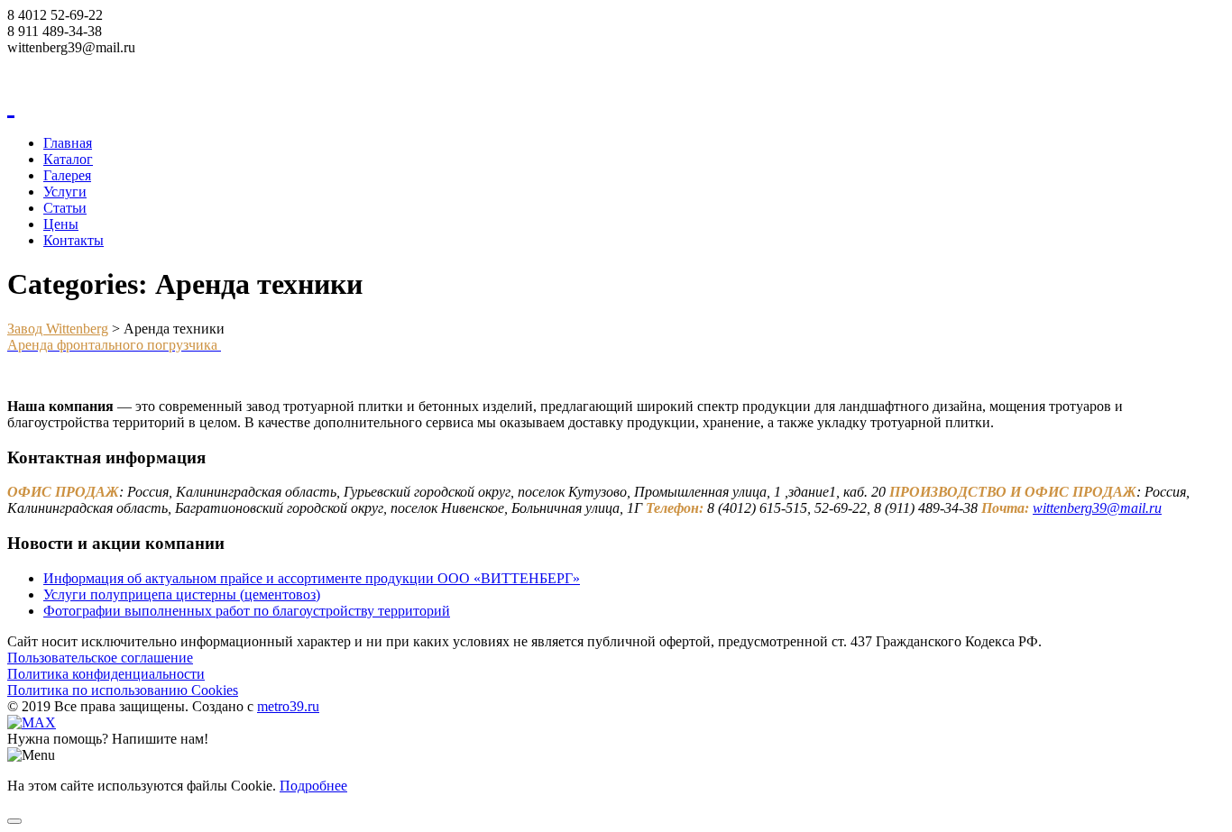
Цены (60, 224)
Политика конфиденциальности (106, 673)
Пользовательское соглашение (100, 657)
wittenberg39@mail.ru (1097, 508)
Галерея (67, 175)
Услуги (65, 191)
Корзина (33, 63)
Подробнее (313, 785)
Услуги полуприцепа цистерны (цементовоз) (181, 594)
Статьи (65, 207)
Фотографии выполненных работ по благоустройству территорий (246, 610)
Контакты (73, 240)
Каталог (68, 159)
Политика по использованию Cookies (122, 690)
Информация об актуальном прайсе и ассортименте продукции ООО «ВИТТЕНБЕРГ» (311, 578)
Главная (67, 143)
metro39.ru (288, 706)
